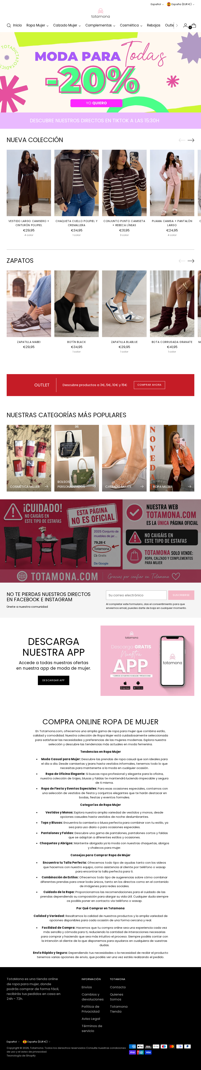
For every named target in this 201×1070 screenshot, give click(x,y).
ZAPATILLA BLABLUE (124, 342)
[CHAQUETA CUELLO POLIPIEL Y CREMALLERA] (76, 183)
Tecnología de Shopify (21, 1055)
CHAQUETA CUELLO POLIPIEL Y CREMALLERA (77, 223)
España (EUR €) (182, 4)
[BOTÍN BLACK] (76, 303)
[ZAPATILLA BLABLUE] (124, 303)
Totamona (36, 1048)
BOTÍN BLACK (76, 342)
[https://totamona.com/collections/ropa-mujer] (100, 72)
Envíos (87, 987)
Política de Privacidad (91, 1009)
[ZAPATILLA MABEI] (29, 303)
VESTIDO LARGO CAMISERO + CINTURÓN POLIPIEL (28, 223)
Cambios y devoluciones (93, 997)
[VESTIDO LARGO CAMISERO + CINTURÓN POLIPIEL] (29, 183)
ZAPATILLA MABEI (28, 342)
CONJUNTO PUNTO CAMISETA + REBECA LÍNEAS (124, 223)
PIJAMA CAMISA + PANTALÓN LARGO (172, 223)
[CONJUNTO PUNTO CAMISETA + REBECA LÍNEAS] (124, 183)
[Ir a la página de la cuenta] (184, 25)
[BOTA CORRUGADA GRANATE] (172, 303)
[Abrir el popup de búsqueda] (9, 25)
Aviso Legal (91, 1018)
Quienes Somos (116, 997)
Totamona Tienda (119, 1009)
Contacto (118, 987)
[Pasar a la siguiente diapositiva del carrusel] (191, 140)
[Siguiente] (177, 25)
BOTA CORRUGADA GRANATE (172, 342)
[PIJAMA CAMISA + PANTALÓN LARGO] (172, 183)
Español (156, 4)
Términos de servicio (92, 1028)
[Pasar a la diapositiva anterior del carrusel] (182, 140)
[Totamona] (100, 13)
